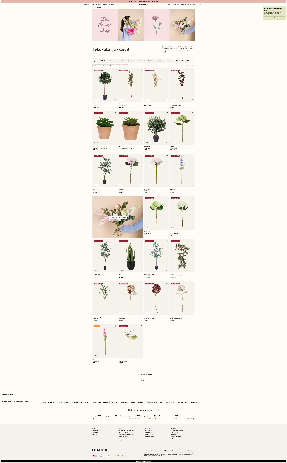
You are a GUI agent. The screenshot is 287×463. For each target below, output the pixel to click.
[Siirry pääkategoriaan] (94, 61)
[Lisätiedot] (98, 107)
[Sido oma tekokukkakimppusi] (117, 221)
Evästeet (121, 440)
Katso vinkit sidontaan (118, 218)
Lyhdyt (173, 402)
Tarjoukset (105, 4)
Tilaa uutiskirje (174, 432)
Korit (161, 402)
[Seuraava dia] (190, 60)
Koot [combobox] (117, 65)
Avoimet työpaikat (149, 436)
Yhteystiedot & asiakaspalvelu (126, 430)
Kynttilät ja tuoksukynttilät (105, 60)
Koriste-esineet (141, 60)
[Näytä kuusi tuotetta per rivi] (187, 66)
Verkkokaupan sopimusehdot (126, 434)
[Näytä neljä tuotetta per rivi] (185, 66)
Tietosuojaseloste (123, 436)
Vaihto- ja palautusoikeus (125, 432)
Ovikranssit (194, 402)
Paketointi (131, 60)
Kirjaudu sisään (174, 438)
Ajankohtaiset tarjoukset (177, 430)
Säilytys (188, 60)
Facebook (95, 430)
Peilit (167, 402)
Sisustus (94, 7)
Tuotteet (92, 4)
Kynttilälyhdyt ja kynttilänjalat (156, 60)
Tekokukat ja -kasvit (151, 402)
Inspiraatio (111, 4)
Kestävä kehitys (149, 434)
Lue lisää (164, 51)
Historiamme (148, 432)
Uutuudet (86, 4)
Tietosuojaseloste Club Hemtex (127, 438)
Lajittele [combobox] (109, 65)
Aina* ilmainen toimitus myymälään (143, 461)
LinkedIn (94, 434)
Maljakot (140, 402)
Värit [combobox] (124, 65)
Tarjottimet (170, 60)
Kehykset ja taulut (183, 402)
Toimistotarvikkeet (120, 60)
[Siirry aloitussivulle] (143, 4)
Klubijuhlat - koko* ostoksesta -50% (143, 1)
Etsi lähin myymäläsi (176, 436)
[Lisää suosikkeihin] (116, 70)
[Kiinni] (284, 8)
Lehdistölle (147, 438)
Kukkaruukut (179, 60)
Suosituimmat (98, 4)
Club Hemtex (148, 430)
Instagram (95, 432)
